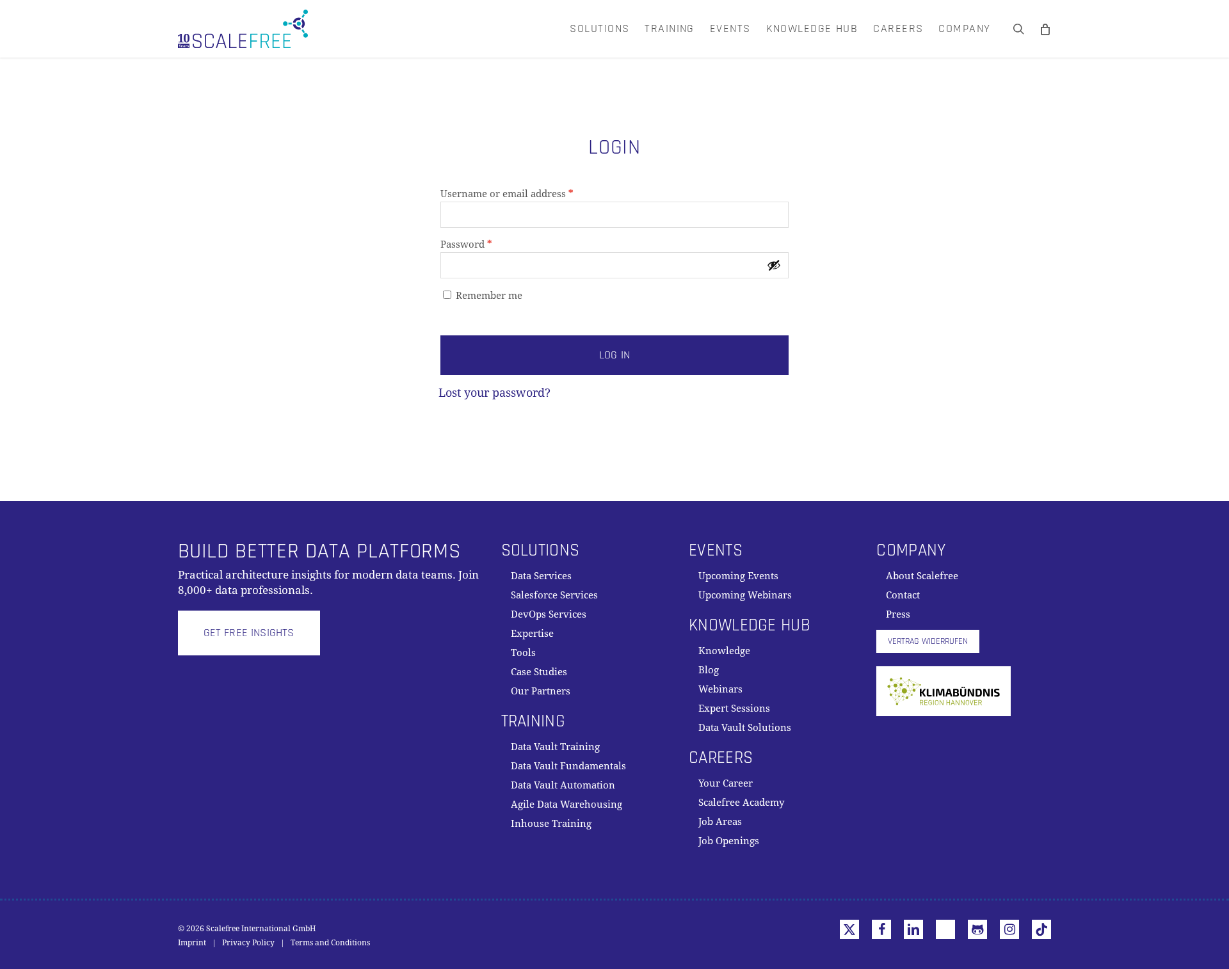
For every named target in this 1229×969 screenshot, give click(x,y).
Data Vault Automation (563, 785)
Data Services (541, 576)
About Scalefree (922, 576)
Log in (614, 355)
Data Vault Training (555, 747)
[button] (249, 633)
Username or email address (527, 194)
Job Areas (720, 822)
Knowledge (724, 651)
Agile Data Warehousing (566, 804)
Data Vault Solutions (744, 727)
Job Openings (728, 841)
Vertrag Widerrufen (928, 641)
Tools (523, 653)
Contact (903, 595)
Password (487, 244)
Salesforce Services (554, 595)
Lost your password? (494, 392)
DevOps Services (548, 614)
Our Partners (540, 691)
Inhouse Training (551, 823)
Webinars (720, 689)
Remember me (489, 295)
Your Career (725, 783)
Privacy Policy (248, 942)
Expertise (532, 633)
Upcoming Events (738, 576)
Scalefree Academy (741, 802)
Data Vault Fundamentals (568, 766)
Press (898, 614)
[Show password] (774, 265)
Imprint (192, 942)
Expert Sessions (734, 708)
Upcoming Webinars (745, 595)
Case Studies (539, 672)
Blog (708, 670)
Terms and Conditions (330, 942)
